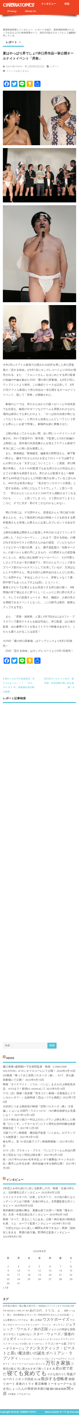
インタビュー (48, 3)
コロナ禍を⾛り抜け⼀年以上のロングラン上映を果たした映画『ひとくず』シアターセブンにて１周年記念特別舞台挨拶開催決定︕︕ (39, 1124)
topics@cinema (14, 66)
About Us (30, 11)
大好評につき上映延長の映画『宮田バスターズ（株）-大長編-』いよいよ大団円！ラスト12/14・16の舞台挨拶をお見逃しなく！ (39, 1111)
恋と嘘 (37, 1379)
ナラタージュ (15, 1348)
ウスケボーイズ (56, 1319)
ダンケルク (54, 1339)
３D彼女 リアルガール (18, 1394)
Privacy (11, 11)
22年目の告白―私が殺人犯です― (20, 1305)
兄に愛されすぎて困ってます (34, 1368)
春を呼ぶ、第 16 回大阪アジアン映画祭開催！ (30, 1141)
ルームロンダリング (34, 1363)
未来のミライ (25, 1384)
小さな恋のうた (56, 1374)
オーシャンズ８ (22, 1324)
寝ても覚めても (27, 1373)
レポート (11, 42)
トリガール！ (38, 1343)
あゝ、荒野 (63, 1310)
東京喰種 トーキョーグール (53, 1384)
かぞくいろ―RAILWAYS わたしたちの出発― (48, 1314)
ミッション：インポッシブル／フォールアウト (43, 1358)
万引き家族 (58, 1363)
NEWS (10, 1058)
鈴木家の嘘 (41, 1388)
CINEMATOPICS (18, 5)
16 (8, 1274)
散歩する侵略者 (54, 1378)
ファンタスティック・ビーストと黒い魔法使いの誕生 (39, 1350)
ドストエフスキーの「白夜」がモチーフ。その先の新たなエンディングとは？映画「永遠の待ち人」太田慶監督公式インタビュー (39, 1201)
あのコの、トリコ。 (43, 1310)
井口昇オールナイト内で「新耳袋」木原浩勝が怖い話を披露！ (59, 683)
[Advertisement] (39, 869)
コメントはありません (17, 70)
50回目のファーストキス (50, 1306)
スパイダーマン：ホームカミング (33, 1339)
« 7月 (5, 1287)
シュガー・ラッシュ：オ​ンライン (47, 1324)
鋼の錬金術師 (58, 1388)
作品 (66, 3)
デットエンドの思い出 (19, 1343)
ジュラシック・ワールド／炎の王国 (39, 1326)
